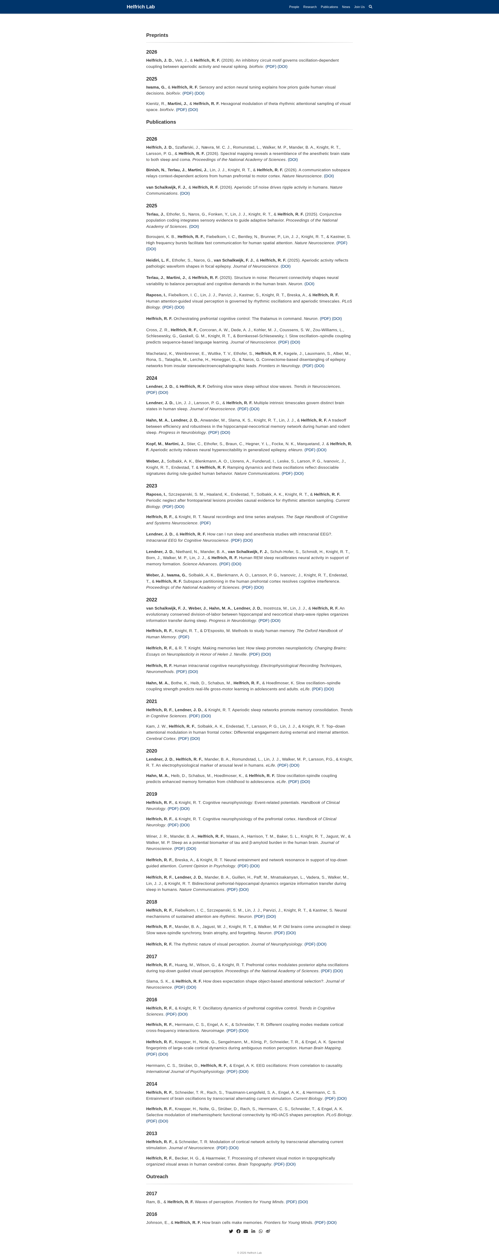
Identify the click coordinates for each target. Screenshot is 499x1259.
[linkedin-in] (253, 1231)
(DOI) (283, 66)
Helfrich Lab (141, 6)
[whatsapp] (261, 1231)
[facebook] (238, 1231)
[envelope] (246, 1231)
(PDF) (270, 66)
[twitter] (231, 1231)
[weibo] (268, 1231)
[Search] (370, 7)
